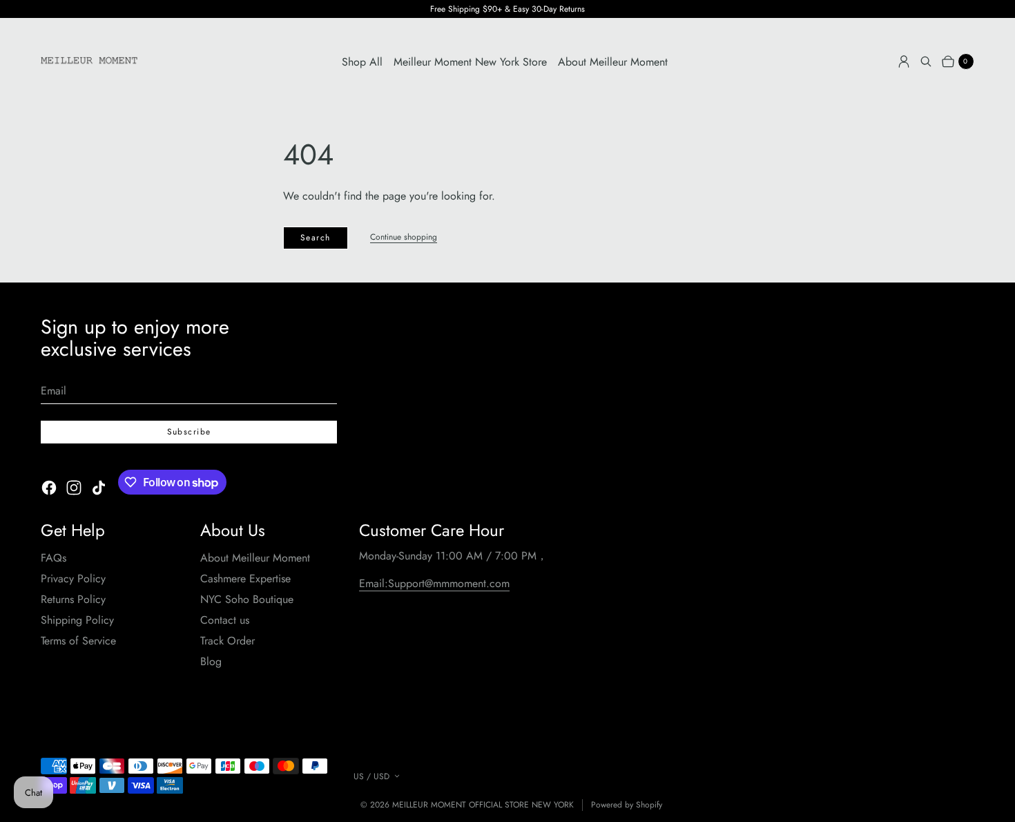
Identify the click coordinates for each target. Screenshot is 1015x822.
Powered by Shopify (626, 805)
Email (53, 391)
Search (315, 237)
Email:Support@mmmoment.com (434, 583)
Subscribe (189, 432)
